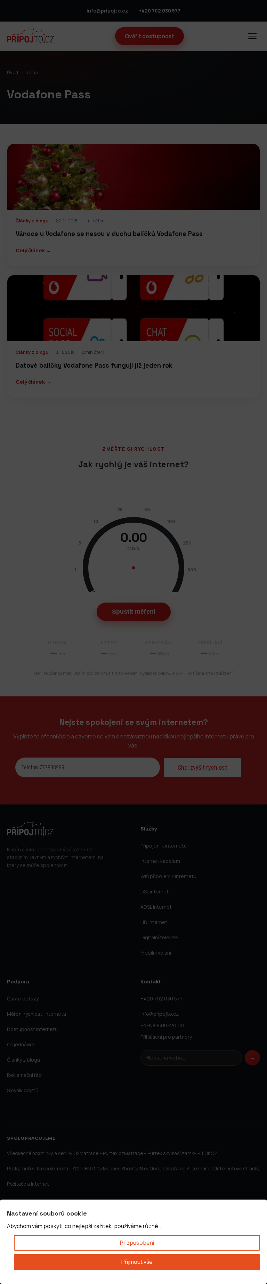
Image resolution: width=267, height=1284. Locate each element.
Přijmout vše (137, 1262)
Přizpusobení (137, 1242)
